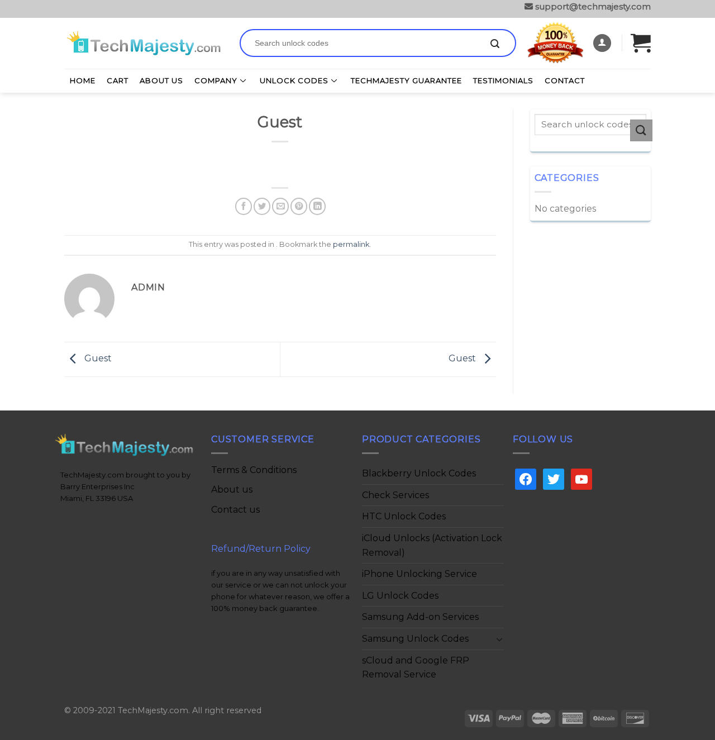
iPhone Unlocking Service (419, 574)
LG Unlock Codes (400, 595)
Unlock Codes (294, 80)
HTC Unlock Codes (404, 516)
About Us (161, 80)
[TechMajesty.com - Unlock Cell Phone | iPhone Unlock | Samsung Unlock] (143, 43)
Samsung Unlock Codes (415, 638)
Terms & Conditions (254, 470)
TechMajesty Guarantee (406, 80)
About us (231, 489)
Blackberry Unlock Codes (419, 473)
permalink (351, 244)
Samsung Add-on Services (420, 617)
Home (83, 80)
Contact (565, 80)
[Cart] (641, 42)
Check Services (395, 495)
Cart (117, 80)
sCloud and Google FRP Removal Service (415, 667)
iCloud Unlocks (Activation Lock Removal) (432, 545)
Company (215, 80)
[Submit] (494, 44)
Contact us (235, 509)
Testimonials (503, 80)
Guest (97, 359)
